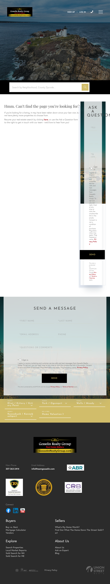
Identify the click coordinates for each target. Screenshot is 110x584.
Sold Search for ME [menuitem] (15, 556)
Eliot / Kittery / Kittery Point (20, 404)
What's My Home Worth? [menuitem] (67, 527)
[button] (85, 87)
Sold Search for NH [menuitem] (15, 553)
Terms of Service (93, 277)
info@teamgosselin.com (43, 469)
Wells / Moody (85, 403)
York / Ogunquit (52, 403)
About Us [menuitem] (59, 547)
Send (92, 255)
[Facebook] (8, 511)
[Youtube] (22, 511)
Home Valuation (52, 414)
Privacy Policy (93, 241)
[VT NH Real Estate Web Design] (95, 570)
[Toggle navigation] (101, 11)
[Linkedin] (15, 511)
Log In (82, 12)
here (46, 119)
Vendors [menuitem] (10, 533)
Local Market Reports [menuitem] (16, 550)
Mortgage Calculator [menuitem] (16, 530)
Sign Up (71, 12)
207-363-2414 (12, 469)
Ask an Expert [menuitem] (62, 550)
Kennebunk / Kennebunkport (20, 415)
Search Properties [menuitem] (14, 547)
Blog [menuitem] (57, 553)
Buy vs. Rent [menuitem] (12, 527)
